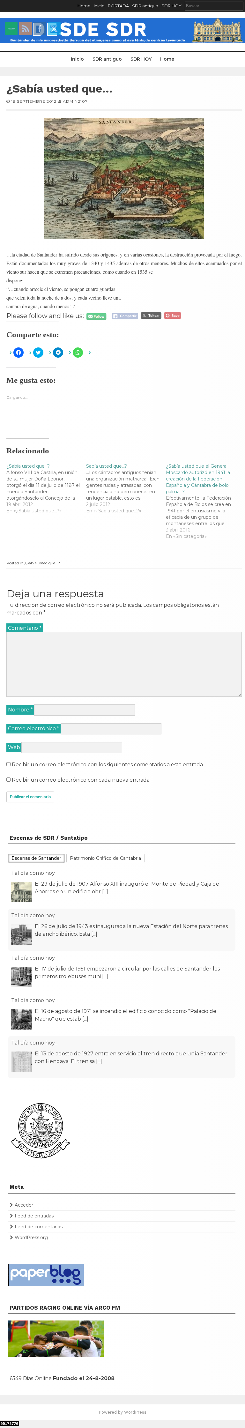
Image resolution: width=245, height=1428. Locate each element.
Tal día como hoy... (34, 873)
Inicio (99, 5)
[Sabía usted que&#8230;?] (126, 488)
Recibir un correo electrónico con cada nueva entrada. (81, 780)
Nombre (20, 710)
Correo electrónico (33, 728)
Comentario (24, 628)
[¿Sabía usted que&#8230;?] (46, 488)
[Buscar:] (214, 5)
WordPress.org (31, 1237)
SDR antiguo (145, 5)
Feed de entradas (34, 1216)
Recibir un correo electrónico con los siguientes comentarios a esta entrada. (108, 765)
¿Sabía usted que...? (42, 563)
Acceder (24, 1205)
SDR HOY (171, 5)
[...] (105, 892)
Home (84, 5)
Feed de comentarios (39, 1227)
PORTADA (118, 5)
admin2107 (75, 101)
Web (14, 747)
